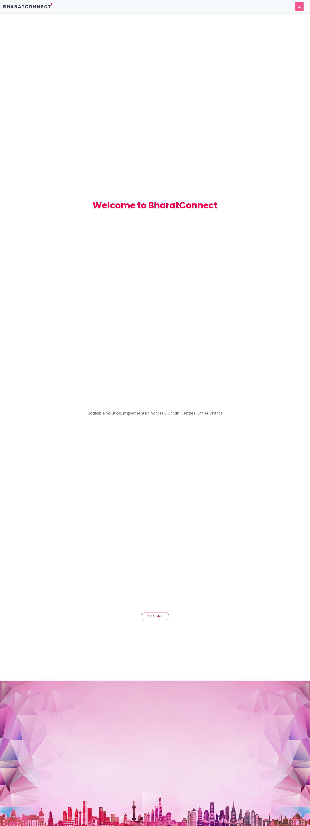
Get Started (155, 616)
